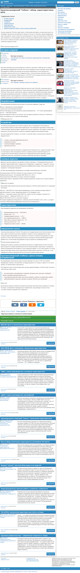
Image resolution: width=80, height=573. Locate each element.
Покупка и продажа (63, 27)
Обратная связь (5, 559)
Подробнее (50, 343)
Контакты (44, 2)
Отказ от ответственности (30, 571)
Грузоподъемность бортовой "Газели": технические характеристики (26, 418)
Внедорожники (62, 15)
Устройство (7, 22)
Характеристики (8, 25)
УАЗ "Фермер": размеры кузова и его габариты (24, 82)
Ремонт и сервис (62, 24)
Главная (31, 2)
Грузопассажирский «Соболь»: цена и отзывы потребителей (20, 28)
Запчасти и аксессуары (64, 22)
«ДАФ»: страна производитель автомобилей (17, 395)
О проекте (37, 2)
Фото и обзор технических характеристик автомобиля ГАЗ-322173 (25, 442)
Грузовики (3, 343)
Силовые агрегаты (9, 23)
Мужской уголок (62, 21)
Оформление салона (9, 26)
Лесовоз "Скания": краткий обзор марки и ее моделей (21, 465)
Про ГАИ (60, 26)
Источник (3, 296)
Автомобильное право (64, 33)
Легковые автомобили (64, 8)
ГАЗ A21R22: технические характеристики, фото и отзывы (22, 512)
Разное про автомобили (65, 31)
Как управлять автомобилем (66, 29)
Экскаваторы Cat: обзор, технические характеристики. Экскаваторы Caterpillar (30, 58)
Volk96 (6, 2)
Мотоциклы (61, 12)
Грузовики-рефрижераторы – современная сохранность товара (24, 535)
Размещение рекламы (32, 559)
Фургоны (60, 19)
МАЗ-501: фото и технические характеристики (18, 325)
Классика (60, 10)
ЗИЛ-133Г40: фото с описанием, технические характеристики (23, 348)
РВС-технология (62, 14)
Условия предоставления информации (11, 571)
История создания (9, 18)
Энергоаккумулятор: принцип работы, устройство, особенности (24, 489)
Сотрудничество (30, 558)
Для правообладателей (32, 561)
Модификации (8, 20)
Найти (77, 2)
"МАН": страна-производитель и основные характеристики (23, 372)
